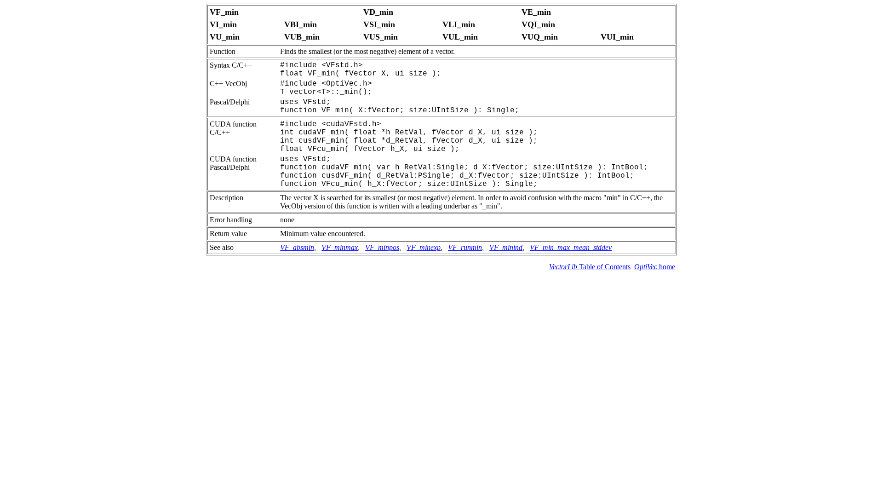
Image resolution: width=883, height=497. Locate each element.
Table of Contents (590, 267)
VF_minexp (424, 247)
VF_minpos (382, 247)
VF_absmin (297, 247)
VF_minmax (339, 247)
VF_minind (505, 247)
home (654, 267)
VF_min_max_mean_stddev (571, 247)
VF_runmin (465, 247)
